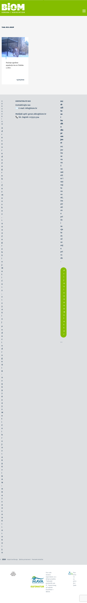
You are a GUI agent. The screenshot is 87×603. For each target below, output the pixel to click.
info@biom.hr (31, 108)
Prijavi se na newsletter (64, 302)
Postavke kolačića (37, 559)
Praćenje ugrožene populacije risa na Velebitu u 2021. (15, 65)
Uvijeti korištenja (12, 559)
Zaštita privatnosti (25, 559)
